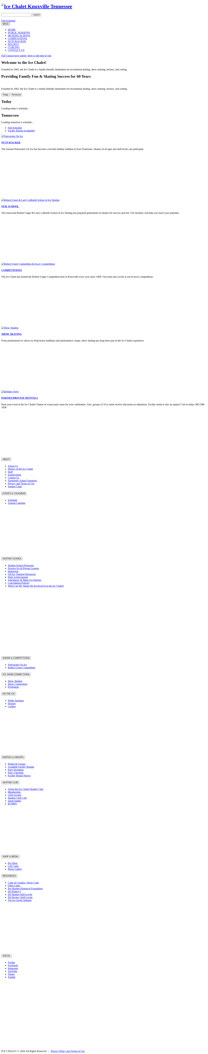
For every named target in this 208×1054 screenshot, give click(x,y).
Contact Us (13, 477)
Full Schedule (8, 20)
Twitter (11, 962)
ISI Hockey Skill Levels (20, 897)
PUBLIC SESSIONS (19, 32)
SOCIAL (6, 956)
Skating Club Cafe (17, 798)
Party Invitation (16, 769)
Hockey (12, 703)
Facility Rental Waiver (19, 775)
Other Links (14, 885)
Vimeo (11, 974)
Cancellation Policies (18, 583)
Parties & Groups (17, 764)
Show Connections (17, 684)
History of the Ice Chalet (20, 469)
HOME (12, 29)
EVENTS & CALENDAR (14, 493)
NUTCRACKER (17, 41)
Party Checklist (15, 772)
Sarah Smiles (14, 800)
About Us (13, 466)
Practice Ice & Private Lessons (23, 568)
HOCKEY (13, 44)
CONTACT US (16, 50)
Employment (14, 474)
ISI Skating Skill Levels (20, 894)
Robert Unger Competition (21, 667)
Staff (10, 471)
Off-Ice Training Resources (22, 574)
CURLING (14, 47)
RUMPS (12, 803)
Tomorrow (16, 94)
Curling (12, 706)
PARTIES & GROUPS (13, 757)
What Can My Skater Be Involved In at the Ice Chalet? (36, 586)
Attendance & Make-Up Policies (24, 580)
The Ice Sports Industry (20, 900)
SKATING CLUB (10, 782)
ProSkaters (13, 687)
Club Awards (14, 795)
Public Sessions (16, 700)
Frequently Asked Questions (22, 480)
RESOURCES (9, 876)
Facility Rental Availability (21, 130)
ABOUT (6, 459)
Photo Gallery (15, 869)
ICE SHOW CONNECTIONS (16, 674)
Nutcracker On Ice (17, 664)
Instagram (13, 968)
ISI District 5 (14, 891)
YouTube (12, 971)
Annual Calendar (16, 503)
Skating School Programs (21, 565)
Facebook (13, 965)
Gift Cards (13, 866)
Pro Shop (12, 863)
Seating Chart (15, 486)
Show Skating (15, 681)
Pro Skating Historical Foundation (25, 888)
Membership (14, 792)
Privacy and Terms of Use (21, 483)
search (36, 14)
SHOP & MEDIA (10, 856)
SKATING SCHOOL (19, 35)
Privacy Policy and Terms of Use (68, 1051)
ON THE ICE (9, 694)
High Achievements (18, 577)
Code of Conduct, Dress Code (23, 882)
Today (5, 94)
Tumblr (11, 977)
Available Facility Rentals (21, 766)
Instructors (13, 571)
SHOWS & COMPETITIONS (16, 658)
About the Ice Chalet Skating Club (25, 789)
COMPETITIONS (17, 38)
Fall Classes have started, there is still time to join (26, 55)
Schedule (12, 500)
